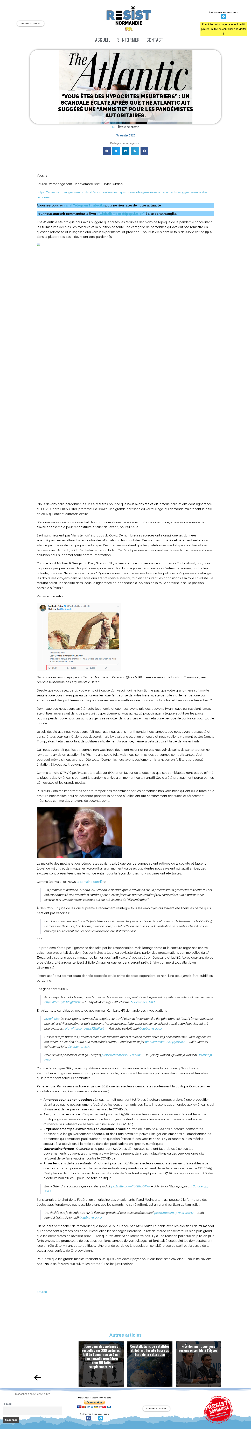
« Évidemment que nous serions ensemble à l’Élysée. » (150, 1350)
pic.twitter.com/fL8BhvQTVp (130, 1186)
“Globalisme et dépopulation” (121, 214)
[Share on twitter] (116, 151)
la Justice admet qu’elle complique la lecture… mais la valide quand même (198, 1350)
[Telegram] (223, 16)
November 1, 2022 (143, 1002)
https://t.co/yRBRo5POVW (62, 1002)
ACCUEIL (102, 39)
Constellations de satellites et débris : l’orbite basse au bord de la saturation (101, 1350)
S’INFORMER (128, 39)
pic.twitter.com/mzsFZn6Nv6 (84, 1028)
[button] (37, 1377)
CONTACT (155, 39)
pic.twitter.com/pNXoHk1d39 (173, 1213)
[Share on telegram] (135, 151)
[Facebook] (88, 1418)
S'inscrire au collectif (30, 23)
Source (42, 1292)
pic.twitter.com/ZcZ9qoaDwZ (165, 1042)
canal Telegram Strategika (84, 205)
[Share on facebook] (107, 151)
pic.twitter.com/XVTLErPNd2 (121, 1055)
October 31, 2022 (150, 1028)
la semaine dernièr (90, 881)
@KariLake (52, 1018)
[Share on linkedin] (125, 151)
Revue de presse (128, 126)
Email (7, 1404)
